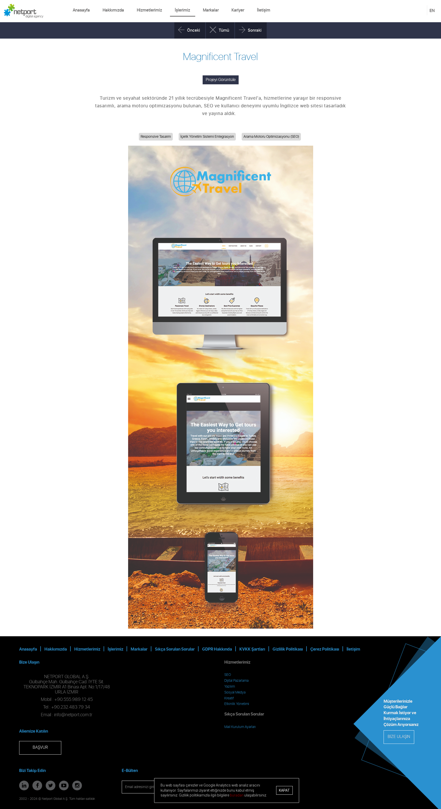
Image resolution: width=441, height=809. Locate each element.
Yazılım (229, 686)
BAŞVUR (40, 747)
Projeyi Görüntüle (221, 80)
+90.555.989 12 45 (73, 699)
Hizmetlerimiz (149, 10)
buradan (236, 795)
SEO (227, 674)
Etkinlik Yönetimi (236, 704)
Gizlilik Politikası (288, 649)
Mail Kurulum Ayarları (240, 727)
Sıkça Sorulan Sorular (175, 649)
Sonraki (255, 30)
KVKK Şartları (252, 649)
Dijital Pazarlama (236, 680)
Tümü (224, 30)
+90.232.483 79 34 (70, 707)
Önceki (193, 30)
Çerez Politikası (324, 649)
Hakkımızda (113, 10)
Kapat (284, 791)
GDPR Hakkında (217, 649)
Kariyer (237, 10)
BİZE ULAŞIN (399, 737)
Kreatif (229, 698)
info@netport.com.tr (73, 715)
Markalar (211, 10)
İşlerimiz (182, 10)
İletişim (263, 10)
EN (432, 11)
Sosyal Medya (235, 692)
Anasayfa (81, 10)
